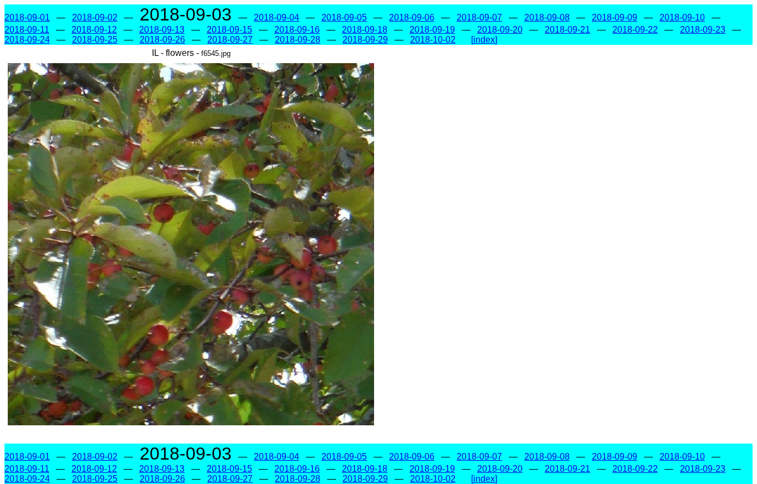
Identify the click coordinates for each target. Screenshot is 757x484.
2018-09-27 (230, 39)
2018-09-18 (364, 29)
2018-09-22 (635, 29)
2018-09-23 (702, 29)
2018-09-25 (94, 39)
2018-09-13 (162, 29)
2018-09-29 (365, 39)
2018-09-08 (547, 17)
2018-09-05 (344, 17)
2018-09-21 (567, 29)
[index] (484, 39)
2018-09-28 (297, 39)
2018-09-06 (411, 17)
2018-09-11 (26, 29)
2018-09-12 (94, 29)
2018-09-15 (229, 29)
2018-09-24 (27, 39)
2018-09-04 (276, 17)
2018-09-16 (297, 29)
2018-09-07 (479, 17)
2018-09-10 (682, 17)
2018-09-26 (162, 39)
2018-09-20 (500, 29)
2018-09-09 (614, 17)
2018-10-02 (433, 39)
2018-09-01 (27, 17)
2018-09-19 (432, 29)
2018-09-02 (94, 17)
